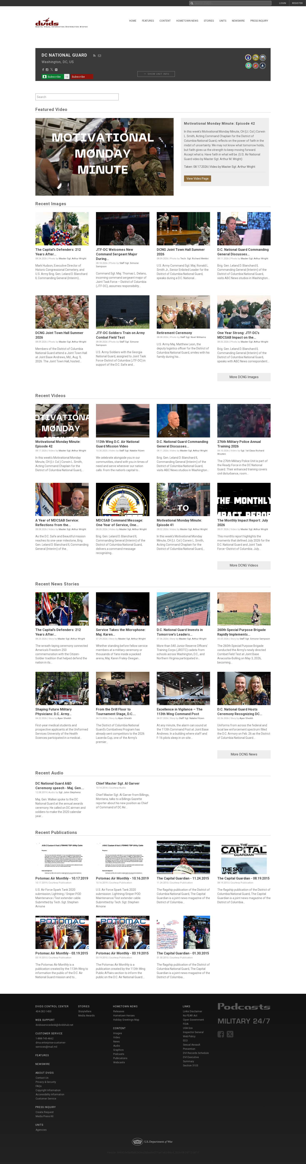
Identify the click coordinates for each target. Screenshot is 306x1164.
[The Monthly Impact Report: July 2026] (244, 500)
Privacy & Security (46, 1082)
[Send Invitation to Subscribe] (99, 55)
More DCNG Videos (244, 565)
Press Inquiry (259, 20)
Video (116, 1037)
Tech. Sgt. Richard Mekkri (194, 258)
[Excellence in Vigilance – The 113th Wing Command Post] (183, 689)
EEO (185, 1040)
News (116, 1041)
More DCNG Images (244, 377)
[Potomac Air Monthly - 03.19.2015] (62, 933)
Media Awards (86, 1015)
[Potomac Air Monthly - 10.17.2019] (62, 858)
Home (132, 20)
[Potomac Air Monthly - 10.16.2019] (122, 858)
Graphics (118, 1049)
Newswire (238, 20)
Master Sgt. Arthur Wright (238, 166)
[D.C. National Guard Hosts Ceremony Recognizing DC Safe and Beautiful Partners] (244, 689)
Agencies (41, 1129)
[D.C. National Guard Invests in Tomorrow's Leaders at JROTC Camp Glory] (183, 610)
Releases (118, 1011)
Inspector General (193, 1032)
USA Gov (188, 1028)
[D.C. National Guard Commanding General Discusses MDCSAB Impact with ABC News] (244, 229)
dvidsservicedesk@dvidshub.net (54, 1025)
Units (222, 20)
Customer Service (46, 1098)
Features (148, 20)
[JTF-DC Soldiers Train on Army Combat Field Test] (122, 313)
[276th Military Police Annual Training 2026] (244, 421)
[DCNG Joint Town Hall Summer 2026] (183, 229)
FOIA (185, 1023)
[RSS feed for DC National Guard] (94, 55)
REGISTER (297, 3)
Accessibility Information (50, 1094)
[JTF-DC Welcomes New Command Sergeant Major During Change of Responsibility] (122, 229)
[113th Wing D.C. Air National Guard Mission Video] (122, 421)
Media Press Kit (44, 1116)
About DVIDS (44, 1072)
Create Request (45, 1112)
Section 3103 (190, 1065)
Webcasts (119, 1062)
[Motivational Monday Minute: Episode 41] (183, 500)
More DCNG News (244, 754)
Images (117, 1033)
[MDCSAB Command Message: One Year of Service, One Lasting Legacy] (122, 500)
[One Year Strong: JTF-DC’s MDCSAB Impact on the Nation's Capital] (244, 313)
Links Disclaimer (192, 1011)
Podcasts (118, 1054)
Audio (116, 1045)
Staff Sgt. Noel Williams (193, 337)
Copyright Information (48, 1090)
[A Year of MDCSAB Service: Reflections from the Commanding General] (62, 500)
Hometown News (187, 20)
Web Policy (189, 1036)
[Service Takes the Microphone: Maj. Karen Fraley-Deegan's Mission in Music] (122, 610)
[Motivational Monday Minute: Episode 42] (62, 421)
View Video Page (198, 178)
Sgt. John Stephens (70, 792)
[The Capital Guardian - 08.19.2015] (244, 858)
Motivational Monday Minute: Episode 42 (219, 123)
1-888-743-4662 (44, 1038)
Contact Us (42, 1077)
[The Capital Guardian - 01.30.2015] (183, 933)
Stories (209, 20)
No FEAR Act (190, 1015)
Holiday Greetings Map (126, 1019)
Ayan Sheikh (64, 718)
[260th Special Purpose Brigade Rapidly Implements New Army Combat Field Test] (244, 610)
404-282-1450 (43, 1011)
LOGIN (282, 3)
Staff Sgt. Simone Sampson (255, 638)
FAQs (39, 1086)
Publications (120, 1058)
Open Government (193, 1019)
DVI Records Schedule (196, 1053)
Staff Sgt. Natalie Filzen (131, 450)
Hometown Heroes (124, 1015)
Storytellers (84, 1011)
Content (165, 20)
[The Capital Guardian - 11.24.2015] (183, 858)
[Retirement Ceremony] (183, 313)
